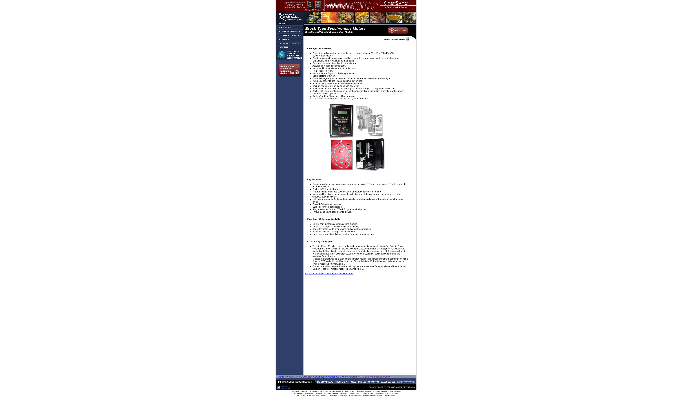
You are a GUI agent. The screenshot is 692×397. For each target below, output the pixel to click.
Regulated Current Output (390, 391)
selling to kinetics (290, 43)
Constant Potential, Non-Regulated (339, 391)
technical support (290, 35)
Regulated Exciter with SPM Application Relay (348, 395)
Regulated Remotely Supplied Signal (345, 393)
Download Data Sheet (394, 39)
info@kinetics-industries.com (295, 382)
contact (284, 39)
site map (284, 47)
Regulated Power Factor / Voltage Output (311, 393)
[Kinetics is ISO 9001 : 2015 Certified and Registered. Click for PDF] (398, 33)
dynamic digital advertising (401, 387)
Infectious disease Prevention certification (294, 54)
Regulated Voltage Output (367, 391)
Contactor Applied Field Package (382, 395)
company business (289, 31)
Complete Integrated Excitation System (307, 391)
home (282, 24)
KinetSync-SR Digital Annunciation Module (380, 393)
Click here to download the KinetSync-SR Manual (329, 273)
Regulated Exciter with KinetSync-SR (312, 395)
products (284, 27)
